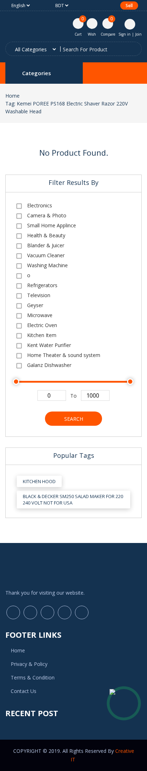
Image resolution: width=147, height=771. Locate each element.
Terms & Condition (33, 677)
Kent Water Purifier (49, 345)
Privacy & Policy (29, 664)
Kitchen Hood (39, 481)
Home (12, 95)
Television (38, 295)
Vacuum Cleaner (46, 255)
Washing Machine (47, 265)
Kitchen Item (41, 335)
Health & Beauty (46, 235)
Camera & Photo (46, 215)
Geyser (35, 305)
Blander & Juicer (45, 245)
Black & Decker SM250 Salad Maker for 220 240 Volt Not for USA (73, 499)
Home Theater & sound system (63, 355)
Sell (129, 5)
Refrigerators (42, 285)
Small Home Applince (51, 225)
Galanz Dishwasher (49, 365)
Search (73, 418)
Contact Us (23, 691)
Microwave (39, 315)
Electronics (39, 205)
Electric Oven (42, 325)
